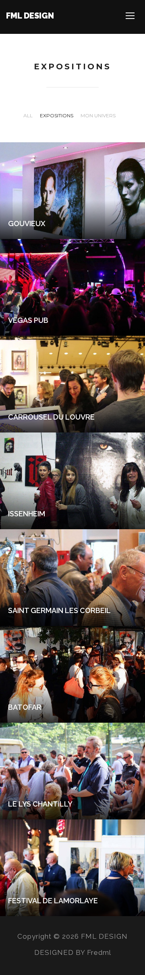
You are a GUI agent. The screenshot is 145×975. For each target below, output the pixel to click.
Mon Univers (98, 115)
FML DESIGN (30, 16)
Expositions (56, 115)
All (28, 115)
